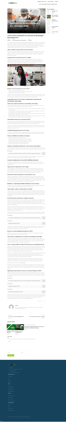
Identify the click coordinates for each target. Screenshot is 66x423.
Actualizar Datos (10, 397)
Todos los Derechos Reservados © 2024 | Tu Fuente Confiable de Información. (19, 416)
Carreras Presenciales (15, 40)
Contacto (9, 380)
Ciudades (56, 1)
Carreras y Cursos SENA (41, 1)
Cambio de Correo (10, 399)
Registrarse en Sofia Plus (11, 395)
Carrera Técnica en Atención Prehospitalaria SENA (16, 316)
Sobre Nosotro (10, 376)
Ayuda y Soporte (50, 1)
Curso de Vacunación (55, 31)
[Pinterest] (44, 301)
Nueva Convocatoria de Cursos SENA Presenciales (48, 4)
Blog (8, 378)
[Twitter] (42, 301)
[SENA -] (12, 3)
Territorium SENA (10, 410)
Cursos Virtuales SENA (22, 40)
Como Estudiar (10, 408)
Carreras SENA (10, 386)
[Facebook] (40, 301)
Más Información (23, 262)
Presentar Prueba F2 (11, 389)
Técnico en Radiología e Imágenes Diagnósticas (55, 27)
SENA (9, 406)
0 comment (30, 40)
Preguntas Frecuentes (11, 391)
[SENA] (12, 364)
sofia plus (8, 40)
